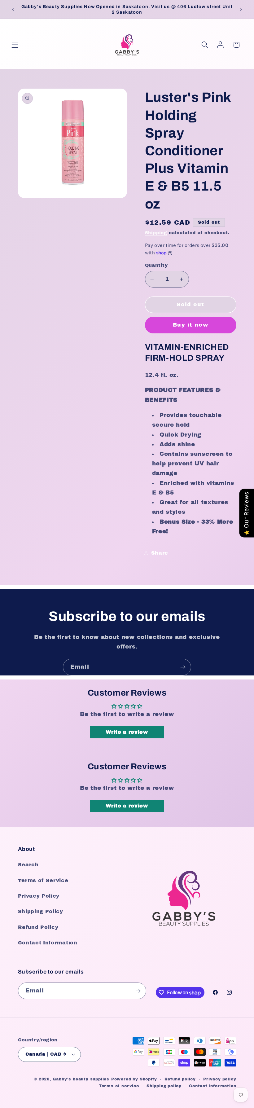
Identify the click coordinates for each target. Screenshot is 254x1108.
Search (28, 864)
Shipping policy (164, 1086)
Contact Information (47, 942)
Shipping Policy (40, 911)
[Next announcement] (241, 9)
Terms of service (119, 1086)
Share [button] (159, 553)
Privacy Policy (39, 896)
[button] (15, 45)
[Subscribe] (183, 667)
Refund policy (180, 1079)
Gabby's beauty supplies (81, 1079)
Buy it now (190, 325)
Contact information (212, 1086)
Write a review (127, 732)
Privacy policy (219, 1079)
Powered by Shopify (134, 1079)
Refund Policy (38, 927)
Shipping (156, 233)
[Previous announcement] (13, 9)
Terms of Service (43, 880)
